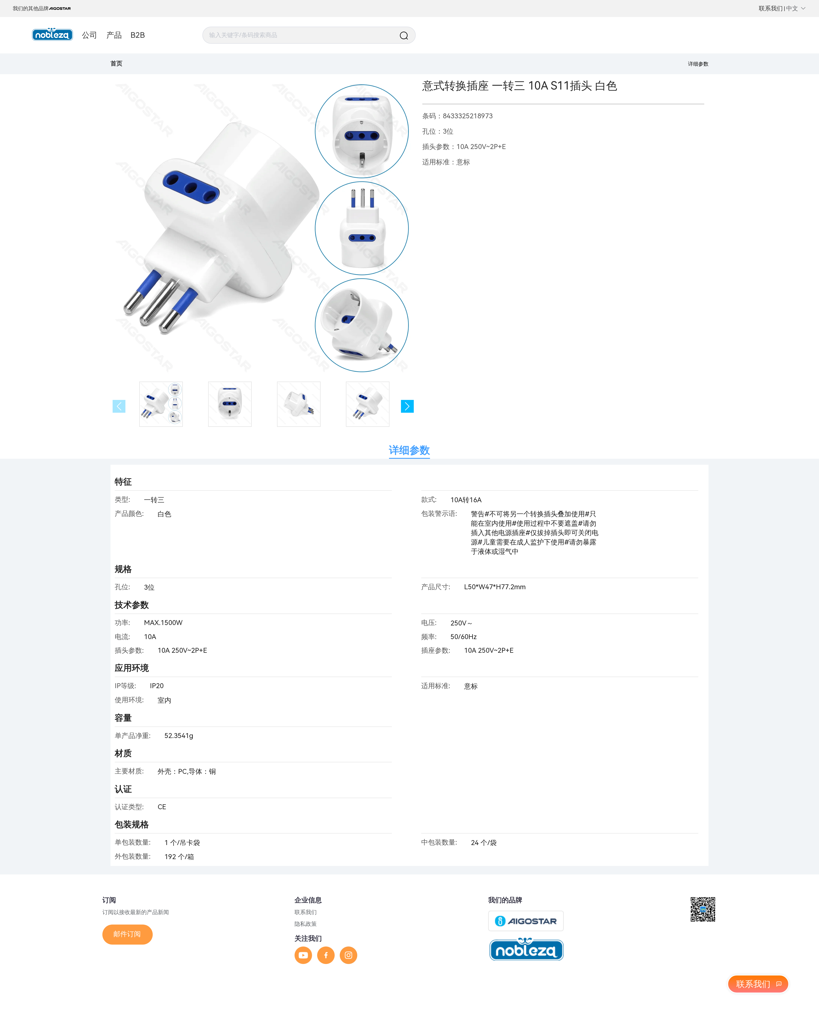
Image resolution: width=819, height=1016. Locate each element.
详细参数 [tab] (409, 450)
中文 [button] (792, 8)
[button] (407, 406)
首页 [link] (116, 63)
